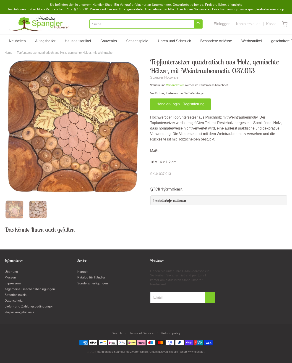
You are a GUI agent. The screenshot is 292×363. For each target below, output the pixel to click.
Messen (10, 277)
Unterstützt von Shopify (163, 351)
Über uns (11, 271)
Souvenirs (108, 41)
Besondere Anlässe (216, 41)
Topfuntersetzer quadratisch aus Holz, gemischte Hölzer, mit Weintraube (64, 52)
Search (117, 333)
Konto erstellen (248, 24)
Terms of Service (141, 333)
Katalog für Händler (91, 277)
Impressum (13, 283)
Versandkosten (175, 85)
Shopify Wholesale (191, 351)
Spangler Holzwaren (165, 77)
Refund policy (170, 333)
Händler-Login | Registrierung (180, 104)
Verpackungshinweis (19, 312)
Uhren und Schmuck (174, 41)
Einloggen (222, 24)
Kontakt (82, 271)
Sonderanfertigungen (92, 283)
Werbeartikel (251, 41)
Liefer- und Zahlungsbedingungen (29, 306)
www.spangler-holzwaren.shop (262, 9)
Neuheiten (17, 41)
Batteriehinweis (15, 295)
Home (8, 52)
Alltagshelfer (45, 41)
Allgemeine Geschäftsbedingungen (30, 289)
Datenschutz (14, 300)
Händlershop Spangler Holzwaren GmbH (122, 351)
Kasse (271, 24)
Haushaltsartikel (78, 41)
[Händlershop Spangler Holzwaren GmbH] (40, 24)
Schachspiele (137, 41)
